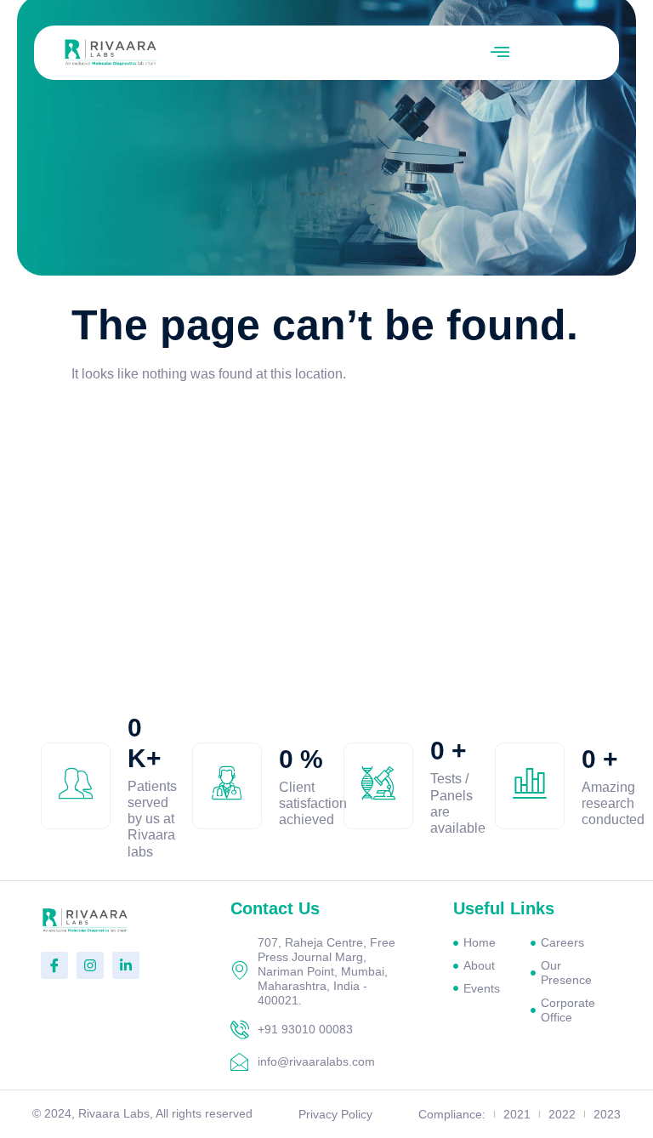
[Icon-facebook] (54, 965)
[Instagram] (90, 965)
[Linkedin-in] (125, 965)
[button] (500, 52)
